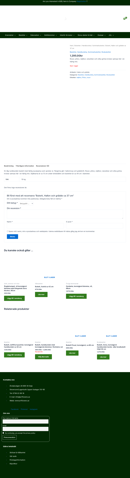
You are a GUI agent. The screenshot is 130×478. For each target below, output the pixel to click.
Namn (10, 222)
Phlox (84, 77)
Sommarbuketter (98, 46)
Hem (71, 46)
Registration (81, 1)
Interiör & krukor (66, 35)
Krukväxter (9, 35)
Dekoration (34, 35)
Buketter (22, 35)
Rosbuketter (106, 52)
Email (4, 425)
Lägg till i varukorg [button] (14, 298)
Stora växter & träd (85, 35)
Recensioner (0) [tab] (42, 166)
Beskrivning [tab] (9, 166)
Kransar (100, 35)
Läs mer (41, 294)
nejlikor (79, 77)
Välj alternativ (43, 357)
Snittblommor (49, 35)
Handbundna (86, 46)
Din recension (14, 208)
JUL (110, 35)
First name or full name (10, 418)
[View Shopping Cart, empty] (124, 19)
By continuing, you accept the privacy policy (20, 433)
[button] (15, 35)
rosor (88, 77)
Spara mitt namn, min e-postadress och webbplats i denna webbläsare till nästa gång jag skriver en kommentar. (52, 231)
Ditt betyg (12, 203)
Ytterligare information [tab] (25, 166)
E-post (69, 222)
